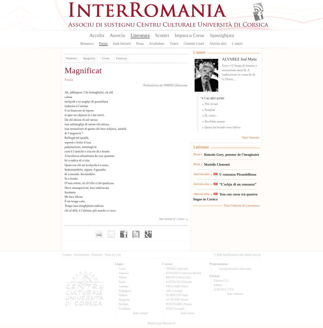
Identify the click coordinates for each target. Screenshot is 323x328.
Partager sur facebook (123, 234)
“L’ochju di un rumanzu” (237, 184)
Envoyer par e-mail (111, 234)
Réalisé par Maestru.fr (161, 323)
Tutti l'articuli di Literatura (241, 205)
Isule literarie (122, 43)
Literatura (140, 35)
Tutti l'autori (250, 137)
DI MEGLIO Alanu (177, 295)
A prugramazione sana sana (235, 268)
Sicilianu (123, 304)
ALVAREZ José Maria (239, 59)
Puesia (103, 43)
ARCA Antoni (174, 291)
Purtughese (125, 291)
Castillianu (125, 308)
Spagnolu (89, 58)
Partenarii (97, 254)
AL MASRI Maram (177, 299)
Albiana (217, 285)
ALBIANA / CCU (223, 289)
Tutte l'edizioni (235, 294)
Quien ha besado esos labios (222, 127)
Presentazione (81, 254)
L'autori (237, 43)
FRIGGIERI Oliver (177, 286)
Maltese (123, 295)
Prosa (140, 43)
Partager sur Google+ (148, 234)
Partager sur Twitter (136, 234)
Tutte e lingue (140, 313)
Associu (117, 35)
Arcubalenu (156, 43)
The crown (211, 104)
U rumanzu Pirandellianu (237, 174)
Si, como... (211, 115)
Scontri (162, 35)
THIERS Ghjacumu (175, 85)
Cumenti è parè (194, 43)
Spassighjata (222, 35)
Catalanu (123, 286)
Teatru (174, 43)
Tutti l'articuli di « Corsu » (172, 219)
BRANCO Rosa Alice (178, 277)
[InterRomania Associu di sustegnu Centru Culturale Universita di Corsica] (168, 26)
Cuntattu (67, 254)
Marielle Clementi (217, 164)
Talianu (123, 277)
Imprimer (99, 234)
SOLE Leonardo (175, 308)
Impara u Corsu (189, 35)
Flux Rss (258, 8)
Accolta (96, 35)
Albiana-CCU (221, 280)
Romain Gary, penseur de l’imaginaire (231, 154)
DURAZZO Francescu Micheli (183, 273)
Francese (121, 58)
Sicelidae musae (215, 121)
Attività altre (218, 43)
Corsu (105, 58)
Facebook (258, 15)
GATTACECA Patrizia (179, 282)
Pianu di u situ (113, 254)
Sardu (122, 282)
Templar (210, 110)
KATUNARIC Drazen (179, 304)
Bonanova (87, 43)
